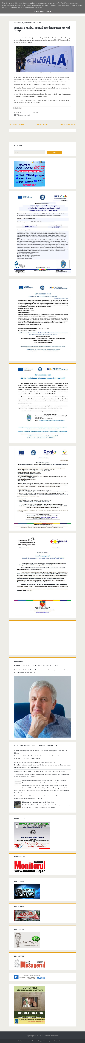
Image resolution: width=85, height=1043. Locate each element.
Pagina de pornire (42, 124)
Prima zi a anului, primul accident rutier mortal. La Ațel (42, 29)
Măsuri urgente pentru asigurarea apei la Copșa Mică (38, 802)
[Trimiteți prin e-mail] (14, 108)
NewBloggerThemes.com (58, 1041)
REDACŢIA (43, 23)
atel (29, 113)
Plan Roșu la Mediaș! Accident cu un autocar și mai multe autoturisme (34, 762)
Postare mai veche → (67, 124)
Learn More (39, 11)
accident (20, 113)
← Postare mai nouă (17, 124)
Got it (49, 11)
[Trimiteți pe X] (18, 108)
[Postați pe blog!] (16, 108)
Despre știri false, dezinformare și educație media (37, 665)
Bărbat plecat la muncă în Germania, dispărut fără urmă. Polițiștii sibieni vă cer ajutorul (39, 771)
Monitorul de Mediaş (50, 1035)
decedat (37, 113)
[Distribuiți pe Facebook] (20, 108)
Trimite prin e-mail (23, 115)
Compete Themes (31, 1041)
